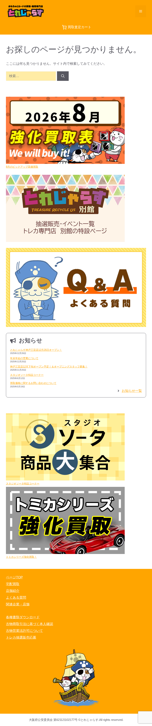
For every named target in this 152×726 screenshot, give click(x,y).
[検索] (63, 76)
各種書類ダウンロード (23, 617)
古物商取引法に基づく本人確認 (29, 624)
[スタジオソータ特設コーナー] (65, 447)
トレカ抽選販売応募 (21, 637)
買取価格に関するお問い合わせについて (33, 383)
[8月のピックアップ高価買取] (65, 131)
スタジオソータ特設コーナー (27, 374)
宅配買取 (12, 584)
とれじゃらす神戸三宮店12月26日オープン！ (36, 349)
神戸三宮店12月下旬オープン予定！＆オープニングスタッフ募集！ (48, 366)
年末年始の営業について (24, 358)
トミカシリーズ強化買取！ (21, 556)
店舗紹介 (12, 591)
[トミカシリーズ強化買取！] (65, 521)
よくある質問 (16, 597)
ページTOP (14, 577)
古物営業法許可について (24, 631)
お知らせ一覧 (132, 391)
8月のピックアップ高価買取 (22, 166)
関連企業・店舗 (17, 604)
